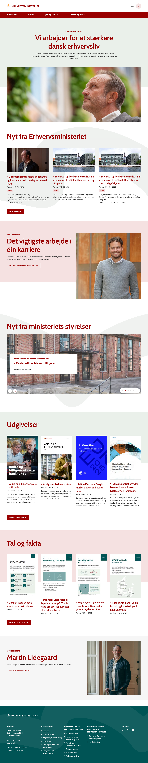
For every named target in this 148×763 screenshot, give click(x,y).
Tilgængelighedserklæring (52, 738)
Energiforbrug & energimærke (48, 752)
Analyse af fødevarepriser (57, 484)
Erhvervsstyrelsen (72, 733)
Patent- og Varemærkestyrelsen (73, 744)
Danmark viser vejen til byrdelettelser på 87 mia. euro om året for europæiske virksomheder (55, 605)
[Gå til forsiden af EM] (23, 6)
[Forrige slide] (10, 391)
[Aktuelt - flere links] (38, 14)
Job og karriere (51, 14)
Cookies (46, 731)
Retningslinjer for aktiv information (51, 746)
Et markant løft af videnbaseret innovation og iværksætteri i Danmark (125, 487)
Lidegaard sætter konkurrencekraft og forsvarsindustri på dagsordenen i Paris (27, 180)
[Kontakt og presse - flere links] (89, 14)
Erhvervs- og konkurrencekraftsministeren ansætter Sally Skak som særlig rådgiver (74, 180)
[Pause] (137, 390)
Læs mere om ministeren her (19, 671)
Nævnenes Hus (71, 752)
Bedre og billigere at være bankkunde (22, 485)
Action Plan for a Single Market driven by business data (90, 488)
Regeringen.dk (48, 741)
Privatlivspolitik (48, 734)
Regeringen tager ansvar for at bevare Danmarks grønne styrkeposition (90, 606)
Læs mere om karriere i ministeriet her (23, 265)
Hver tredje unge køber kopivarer (38, 363)
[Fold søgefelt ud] (138, 6)
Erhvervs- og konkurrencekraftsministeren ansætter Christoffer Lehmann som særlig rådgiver (120, 180)
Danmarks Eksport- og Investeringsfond (97, 737)
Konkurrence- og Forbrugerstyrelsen (73, 738)
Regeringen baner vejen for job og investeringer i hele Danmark (124, 606)
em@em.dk (11, 743)
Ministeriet (12, 14)
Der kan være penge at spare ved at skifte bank (20, 604)
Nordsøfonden (94, 742)
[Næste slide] (122, 390)
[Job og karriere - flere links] (62, 14)
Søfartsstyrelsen (72, 749)
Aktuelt (31, 14)
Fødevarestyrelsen (72, 756)
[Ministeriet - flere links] (20, 14)
